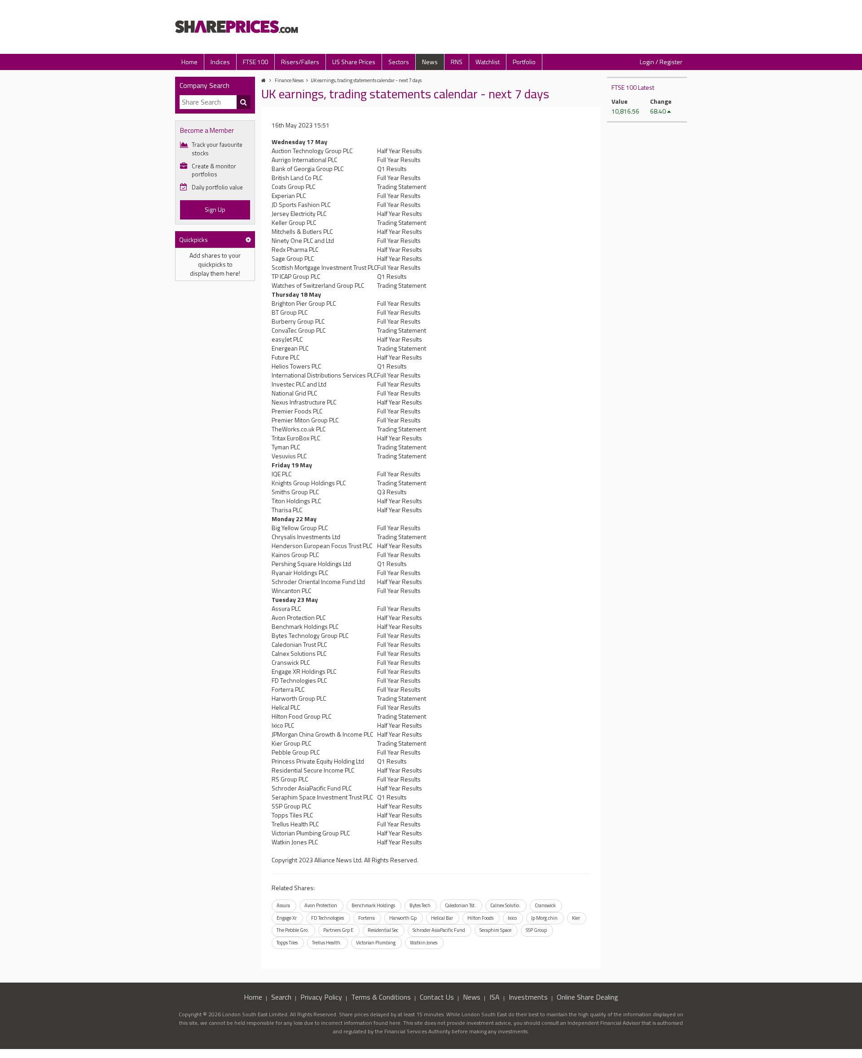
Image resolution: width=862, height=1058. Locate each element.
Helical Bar (442, 918)
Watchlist (487, 61)
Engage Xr (287, 918)
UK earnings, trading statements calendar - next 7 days (366, 80)
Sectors (398, 61)
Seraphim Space (495, 930)
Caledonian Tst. (460, 905)
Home (189, 61)
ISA (494, 997)
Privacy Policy (321, 997)
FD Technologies (327, 918)
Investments (528, 997)
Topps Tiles (287, 942)
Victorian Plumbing (376, 942)
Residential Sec (383, 930)
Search (281, 997)
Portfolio (524, 61)
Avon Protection (320, 905)
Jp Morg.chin (544, 918)
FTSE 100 (255, 61)
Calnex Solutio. (505, 905)
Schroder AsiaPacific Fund (439, 930)
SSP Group (536, 930)
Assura (283, 905)
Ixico (512, 918)
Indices (220, 61)
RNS (456, 61)
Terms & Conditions (381, 997)
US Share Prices (353, 61)
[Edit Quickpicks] (248, 239)
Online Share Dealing (587, 997)
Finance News (289, 80)
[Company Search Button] (244, 102)
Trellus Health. (327, 942)
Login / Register (661, 61)
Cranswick (545, 905)
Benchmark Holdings (373, 905)
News (430, 61)
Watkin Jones (423, 942)
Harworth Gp (403, 918)
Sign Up (215, 209)
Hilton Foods (480, 918)
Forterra (366, 918)
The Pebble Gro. (293, 930)
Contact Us (437, 997)
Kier (576, 918)
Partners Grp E (338, 930)
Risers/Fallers (300, 61)
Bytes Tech (420, 905)
